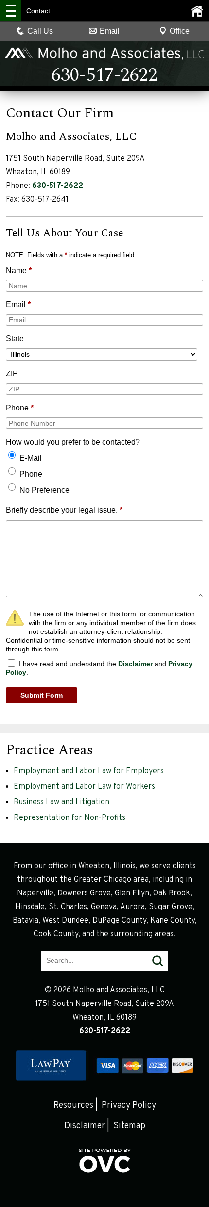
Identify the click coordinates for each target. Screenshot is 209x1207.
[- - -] (10, 10)
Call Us (40, 31)
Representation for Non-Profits (69, 818)
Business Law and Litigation (61, 802)
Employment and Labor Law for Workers (84, 787)
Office (180, 31)
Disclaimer (135, 664)
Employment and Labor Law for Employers (89, 771)
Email (110, 31)
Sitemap (129, 1126)
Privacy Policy (129, 1105)
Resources (73, 1105)
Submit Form (41, 695)
